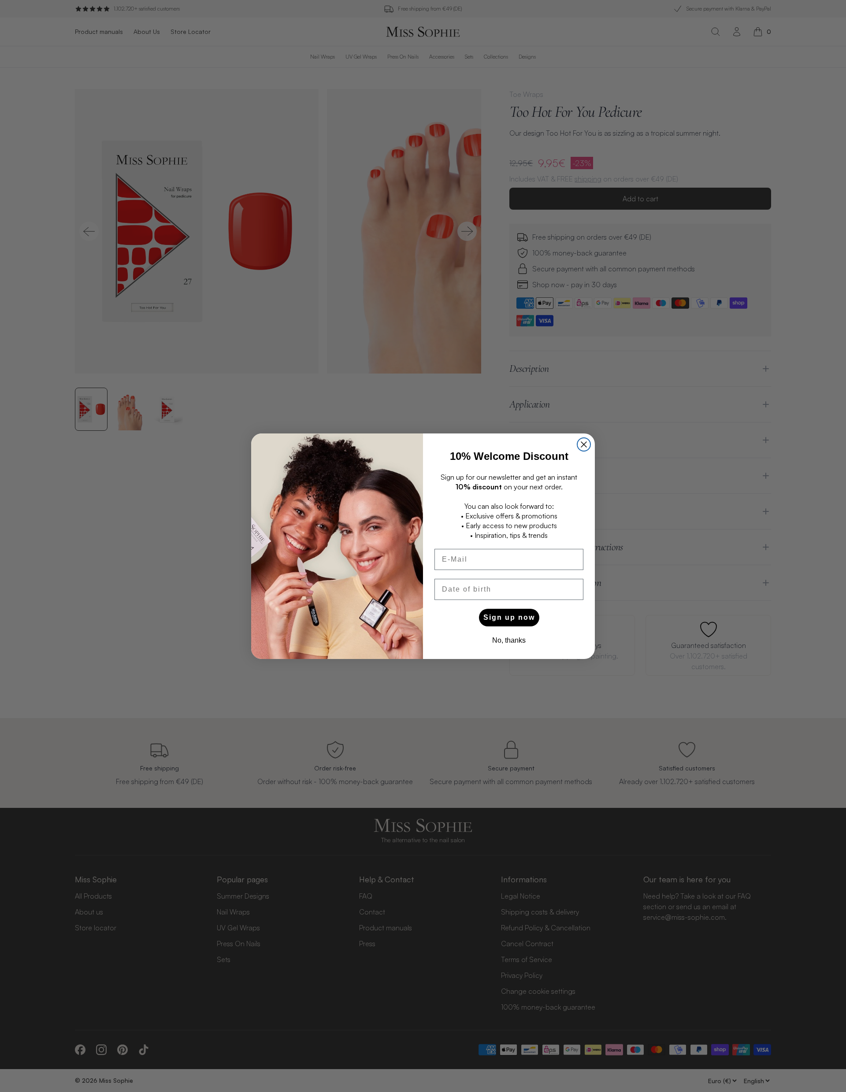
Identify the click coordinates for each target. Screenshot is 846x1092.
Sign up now (509, 617)
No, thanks (509, 640)
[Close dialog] (583, 444)
